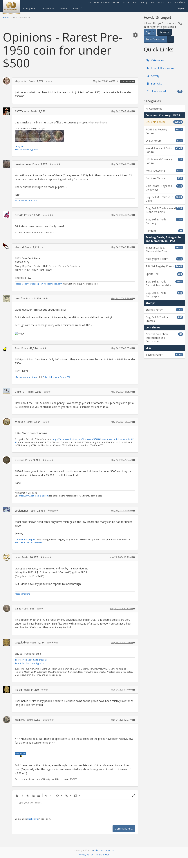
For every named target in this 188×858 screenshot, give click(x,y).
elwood (19, 247)
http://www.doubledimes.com (34, 495)
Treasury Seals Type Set (26, 149)
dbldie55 (20, 720)
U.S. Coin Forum (127, 81)
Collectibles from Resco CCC (56, 377)
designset (19, 146)
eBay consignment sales (26, 377)
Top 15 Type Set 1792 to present (30, 659)
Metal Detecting (164, 170)
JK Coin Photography (25, 539)
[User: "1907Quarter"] (6, 111)
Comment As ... (124, 828)
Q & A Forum (164, 140)
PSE (142, 2)
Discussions (47, 8)
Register (164, 32)
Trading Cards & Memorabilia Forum (164, 249)
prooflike (20, 298)
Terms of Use (102, 854)
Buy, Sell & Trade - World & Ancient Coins (164, 210)
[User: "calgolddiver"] (6, 642)
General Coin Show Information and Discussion (164, 337)
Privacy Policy (86, 854)
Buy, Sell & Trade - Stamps (164, 319)
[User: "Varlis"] (6, 608)
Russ (18, 348)
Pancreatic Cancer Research (29, 542)
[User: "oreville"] (6, 214)
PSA (135, 2)
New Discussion (155, 39)
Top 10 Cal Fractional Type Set (29, 663)
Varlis (18, 608)
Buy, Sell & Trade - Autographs (164, 294)
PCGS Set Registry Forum (164, 131)
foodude (20, 422)
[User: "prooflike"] (6, 298)
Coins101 (20, 391)
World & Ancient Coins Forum (164, 150)
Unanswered (165, 91)
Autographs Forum (164, 258)
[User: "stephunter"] (6, 80)
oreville (19, 215)
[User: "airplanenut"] (6, 509)
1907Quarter (22, 111)
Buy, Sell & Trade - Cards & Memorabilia (164, 283)
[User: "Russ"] (6, 348)
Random (164, 230)
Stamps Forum (164, 309)
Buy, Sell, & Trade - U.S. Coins (164, 198)
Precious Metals (164, 178)
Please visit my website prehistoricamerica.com (38, 283)
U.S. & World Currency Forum (164, 161)
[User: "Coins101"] (6, 391)
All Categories (154, 108)
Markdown (32, 818)
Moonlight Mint (22, 593)
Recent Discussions (162, 68)
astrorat (19, 460)
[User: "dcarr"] (6, 557)
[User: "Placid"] (6, 689)
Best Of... (78, 8)
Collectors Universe (103, 850)
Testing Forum (164, 354)
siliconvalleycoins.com (26, 200)
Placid (18, 689)
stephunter (21, 81)
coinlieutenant (23, 164)
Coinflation (180, 2)
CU (169, 2)
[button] (135, 35)
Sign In (181, 8)
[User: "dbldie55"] (6, 719)
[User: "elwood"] (6, 246)
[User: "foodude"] (6, 421)
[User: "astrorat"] (6, 460)
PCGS (126, 2)
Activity (64, 8)
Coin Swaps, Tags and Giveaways (164, 187)
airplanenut (21, 510)
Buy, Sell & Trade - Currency (164, 221)
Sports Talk (164, 274)
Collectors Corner (110, 2)
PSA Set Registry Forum (164, 266)
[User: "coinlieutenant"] (6, 164)
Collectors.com (156, 2)
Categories (29, 8)
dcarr (18, 557)
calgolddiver (22, 642)
